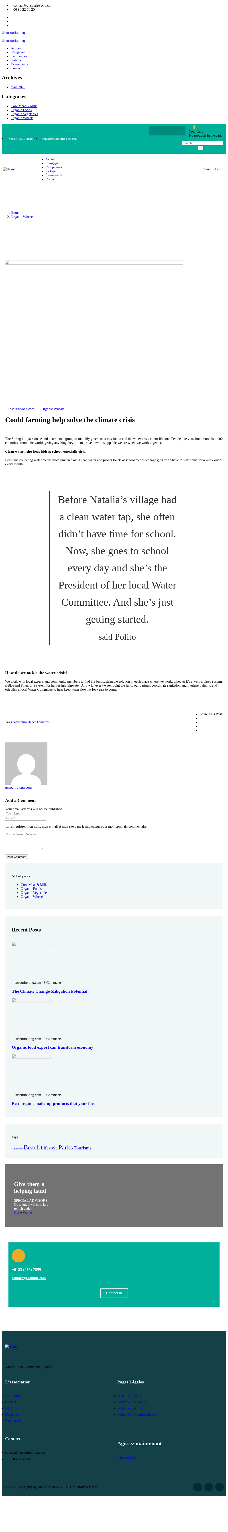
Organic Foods (21, 110)
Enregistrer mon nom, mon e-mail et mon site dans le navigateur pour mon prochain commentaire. (78, 826)
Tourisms (43, 722)
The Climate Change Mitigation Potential (49, 991)
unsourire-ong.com (21, 409)
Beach (32, 722)
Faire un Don (212, 169)
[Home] (9, 169)
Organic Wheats (22, 118)
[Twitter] (167, 130)
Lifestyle (49, 1148)
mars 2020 (18, 87)
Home (15, 213)
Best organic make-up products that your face (53, 1103)
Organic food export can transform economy (52, 1047)
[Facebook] (158, 130)
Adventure (20, 722)
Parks (65, 1147)
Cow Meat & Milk (24, 106)
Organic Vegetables (24, 114)
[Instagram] (176, 130)
